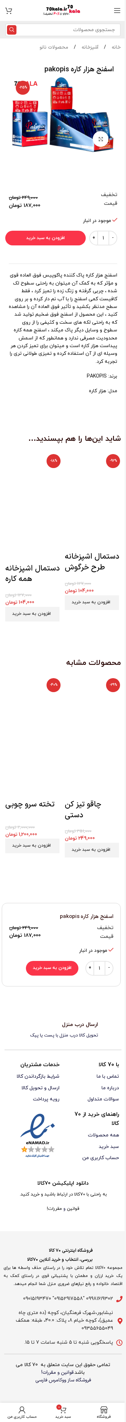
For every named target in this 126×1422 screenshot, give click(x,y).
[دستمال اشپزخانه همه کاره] (33, 479)
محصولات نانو (54, 47)
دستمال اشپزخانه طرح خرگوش (92, 562)
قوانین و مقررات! (57, 1372)
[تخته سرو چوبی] (33, 706)
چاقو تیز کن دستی (83, 810)
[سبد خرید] (9, 10)
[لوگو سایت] (63, 10)
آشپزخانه (89, 47)
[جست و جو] (11, 30)
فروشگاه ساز (79, 1380)
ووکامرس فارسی (50, 1380)
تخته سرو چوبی (30, 804)
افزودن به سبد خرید (45, 238)
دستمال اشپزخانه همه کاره (32, 574)
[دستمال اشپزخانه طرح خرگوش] (93, 479)
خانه (115, 47)
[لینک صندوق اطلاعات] (63, 1030)
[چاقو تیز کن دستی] (93, 706)
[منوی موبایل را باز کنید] (117, 10)
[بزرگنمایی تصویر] (100, 139)
